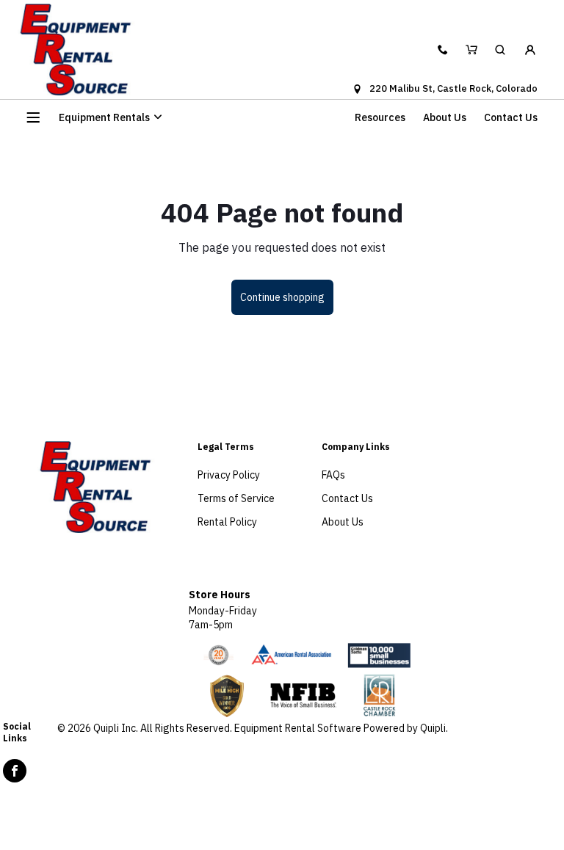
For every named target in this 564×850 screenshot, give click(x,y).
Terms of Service (236, 498)
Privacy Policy (229, 475)
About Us (444, 117)
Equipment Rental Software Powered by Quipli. (341, 728)
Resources (380, 117)
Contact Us (511, 117)
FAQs (333, 475)
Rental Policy (227, 521)
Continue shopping (282, 297)
